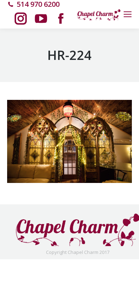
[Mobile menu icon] (127, 14)
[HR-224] (69, 141)
